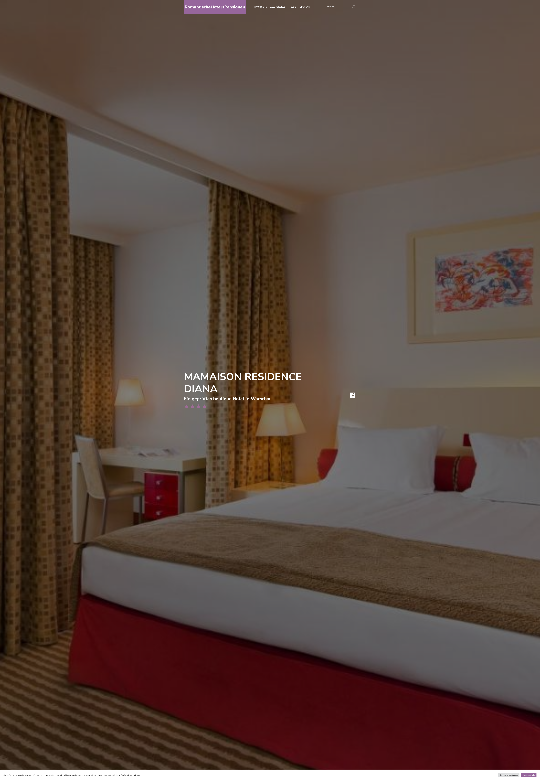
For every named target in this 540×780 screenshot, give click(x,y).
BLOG (293, 7)
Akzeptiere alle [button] (529, 775)
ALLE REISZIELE (278, 7)
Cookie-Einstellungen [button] (509, 775)
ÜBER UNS (305, 7)
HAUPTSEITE (260, 7)
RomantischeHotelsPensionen (215, 7)
